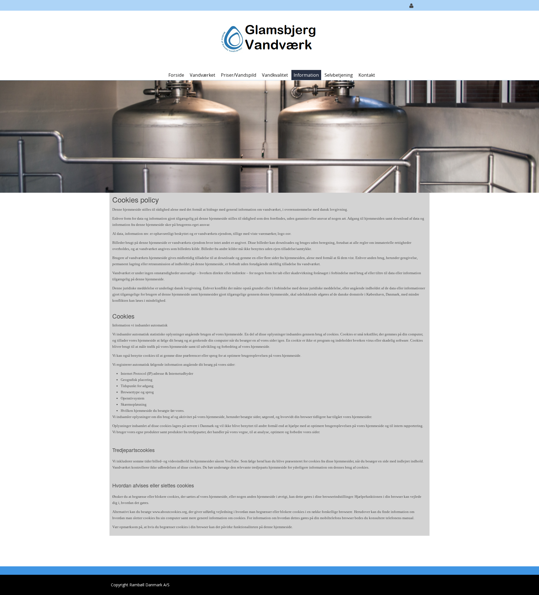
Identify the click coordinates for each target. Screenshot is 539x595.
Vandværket (202, 75)
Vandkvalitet (275, 75)
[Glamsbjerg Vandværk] (267, 39)
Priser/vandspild (238, 75)
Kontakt (366, 75)
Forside (176, 75)
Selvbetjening (339, 75)
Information (306, 75)
